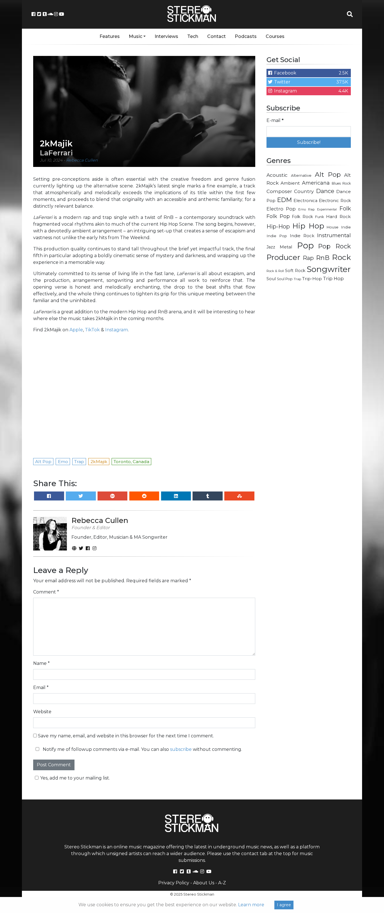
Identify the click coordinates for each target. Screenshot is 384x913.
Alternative (301, 175)
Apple (76, 329)
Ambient (290, 183)
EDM (284, 199)
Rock (341, 257)
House (332, 227)
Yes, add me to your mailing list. (75, 778)
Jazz (270, 247)
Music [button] (135, 36)
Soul (271, 278)
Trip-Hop (312, 278)
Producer (283, 257)
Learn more (251, 904)
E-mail (275, 120)
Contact (216, 36)
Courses (275, 36)
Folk (345, 208)
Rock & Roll (275, 271)
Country (304, 191)
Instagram (116, 329)
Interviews (166, 36)
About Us (203, 882)
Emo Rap (306, 209)
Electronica (305, 200)
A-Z (222, 882)
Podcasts (246, 36)
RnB (322, 258)
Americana (316, 183)
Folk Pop (278, 216)
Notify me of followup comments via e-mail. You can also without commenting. (142, 749)
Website (42, 711)
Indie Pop (276, 236)
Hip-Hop (278, 226)
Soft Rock (295, 270)
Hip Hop (308, 225)
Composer (279, 191)
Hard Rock (338, 216)
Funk (319, 216)
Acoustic (277, 175)
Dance (325, 190)
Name (41, 663)
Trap (297, 279)
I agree (284, 904)
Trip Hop (333, 278)
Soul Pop (285, 279)
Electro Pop (281, 209)
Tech (192, 36)
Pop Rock (334, 246)
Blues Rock (341, 183)
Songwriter (329, 269)
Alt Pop (328, 174)
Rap (308, 258)
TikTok (92, 329)
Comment (46, 592)
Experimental (327, 209)
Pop (305, 245)
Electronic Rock (335, 200)
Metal (286, 247)
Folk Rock (302, 216)
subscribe (181, 749)
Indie (346, 227)
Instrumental (334, 235)
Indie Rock (302, 235)
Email (41, 687)
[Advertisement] (308, 375)
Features (110, 36)
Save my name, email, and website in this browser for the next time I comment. (126, 735)
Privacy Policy (173, 882)
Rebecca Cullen (82, 160)
